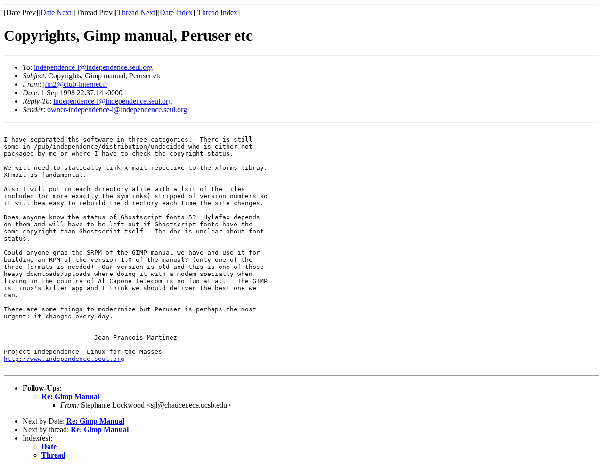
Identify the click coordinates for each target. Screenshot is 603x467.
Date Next (56, 12)
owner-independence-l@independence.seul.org (117, 110)
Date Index (176, 12)
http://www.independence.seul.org (64, 358)
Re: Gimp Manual (70, 396)
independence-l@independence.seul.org (93, 67)
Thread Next (136, 12)
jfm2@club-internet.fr (75, 84)
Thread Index (217, 12)
